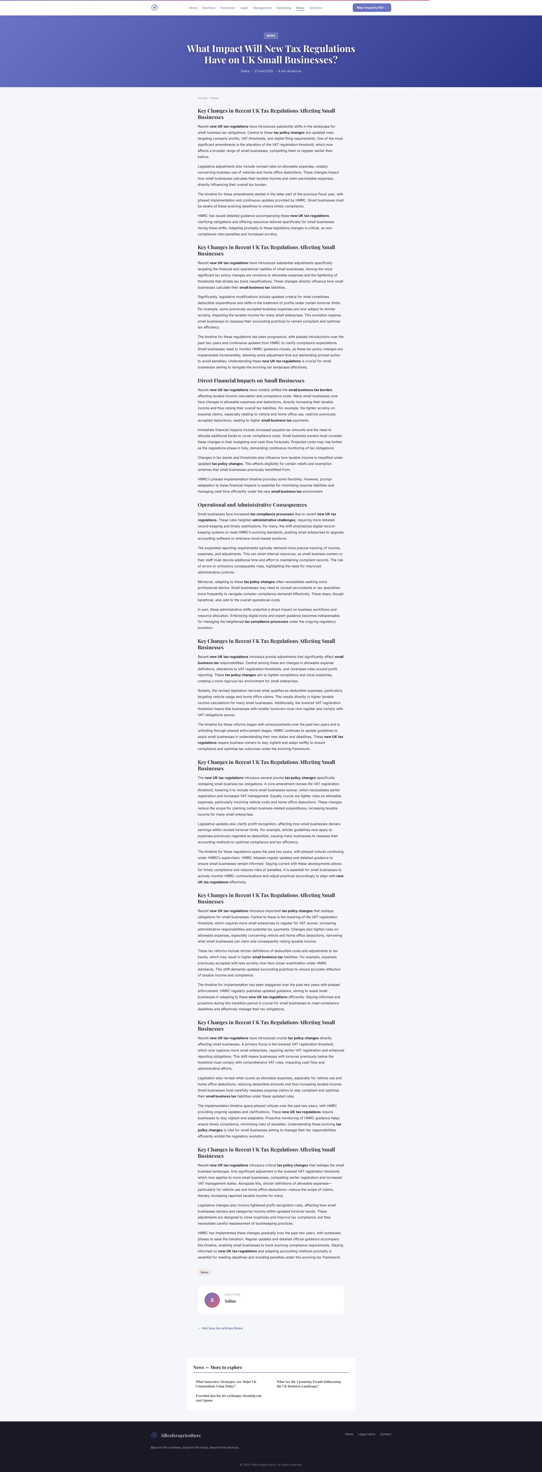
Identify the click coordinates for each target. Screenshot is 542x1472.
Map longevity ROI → (372, 7)
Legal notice (366, 1434)
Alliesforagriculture (180, 1435)
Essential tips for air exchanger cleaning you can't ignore (228, 1397)
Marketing (284, 7)
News (300, 7)
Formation (228, 7)
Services (316, 7)
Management (262, 7)
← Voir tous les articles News (220, 1328)
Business (209, 7)
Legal (244, 7)
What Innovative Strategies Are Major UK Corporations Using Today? (226, 1384)
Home (193, 7)
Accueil (202, 98)
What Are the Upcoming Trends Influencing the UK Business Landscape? (309, 1384)
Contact (385, 1434)
